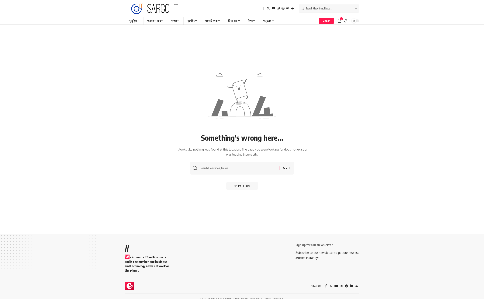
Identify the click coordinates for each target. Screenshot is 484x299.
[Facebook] (264, 8)
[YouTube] (273, 8)
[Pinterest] (283, 8)
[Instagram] (278, 8)
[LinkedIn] (287, 8)
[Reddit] (292, 8)
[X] (268, 8)
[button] (326, 21)
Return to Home (242, 185)
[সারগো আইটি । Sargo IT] (155, 8)
